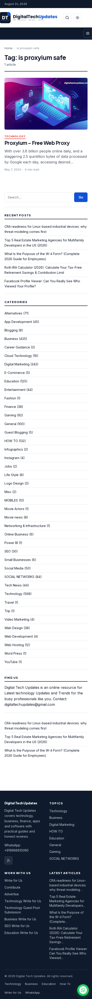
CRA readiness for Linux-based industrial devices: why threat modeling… (67, 885)
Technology (14, 136)
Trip (7, 611)
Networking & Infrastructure (25, 526)
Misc (7, 492)
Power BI (11, 543)
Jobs (8, 466)
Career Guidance (17, 347)
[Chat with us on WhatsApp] (83, 990)
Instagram (11, 458)
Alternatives (13, 313)
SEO (7, 551)
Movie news (13, 517)
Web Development (18, 636)
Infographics (13, 449)
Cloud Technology (18, 356)
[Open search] (67, 17)
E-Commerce (14, 373)
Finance (10, 407)
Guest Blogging (16, 432)
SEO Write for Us (16, 926)
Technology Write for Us (22, 901)
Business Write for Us (20, 919)
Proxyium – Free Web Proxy (36, 142)
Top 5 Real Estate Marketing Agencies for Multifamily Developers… (67, 901)
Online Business (16, 534)
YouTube (11, 662)
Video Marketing (16, 619)
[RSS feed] (8, 860)
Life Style (11, 475)
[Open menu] (88, 33)
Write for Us (13, 880)
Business (11, 339)
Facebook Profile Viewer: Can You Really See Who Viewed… (68, 953)
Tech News (13, 585)
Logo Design (14, 483)
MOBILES (11, 500)
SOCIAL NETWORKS (19, 577)
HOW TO (11, 441)
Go (81, 197)
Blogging (11, 330)
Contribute (12, 887)
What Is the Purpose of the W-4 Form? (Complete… (66, 916)
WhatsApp (32, 992)
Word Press (13, 653)
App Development (18, 322)
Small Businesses (17, 560)
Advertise (11, 894)
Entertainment (14, 390)
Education (11, 381)
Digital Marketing (16, 364)
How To (65, 984)
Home (8, 48)
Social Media (13, 568)
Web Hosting (14, 645)
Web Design (13, 628)
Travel (9, 602)
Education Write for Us (21, 933)
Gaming (10, 415)
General (10, 424)
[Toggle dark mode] (77, 17)
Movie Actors (14, 509)
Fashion (10, 398)
